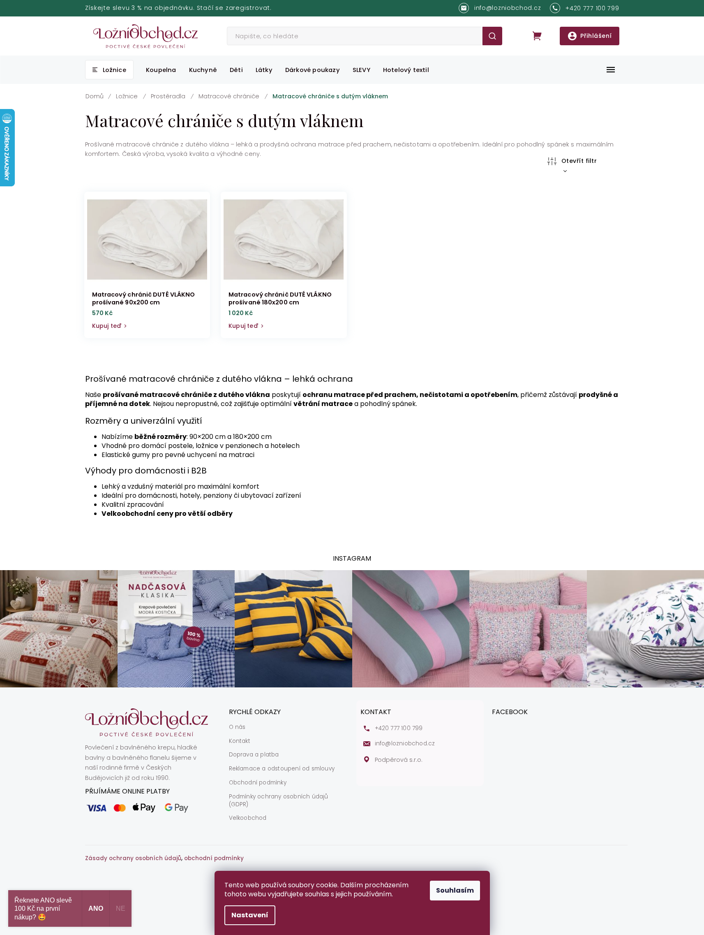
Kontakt (239, 741)
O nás (237, 727)
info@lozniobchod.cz (405, 743)
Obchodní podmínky (257, 783)
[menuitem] (109, 69)
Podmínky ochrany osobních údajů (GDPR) (278, 800)
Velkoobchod (248, 818)
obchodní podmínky (214, 858)
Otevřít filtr (579, 161)
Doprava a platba (254, 755)
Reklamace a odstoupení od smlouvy (282, 769)
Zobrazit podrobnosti (147, 324)
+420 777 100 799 (399, 728)
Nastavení (249, 915)
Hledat (492, 36)
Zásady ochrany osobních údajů (133, 858)
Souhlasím (455, 890)
